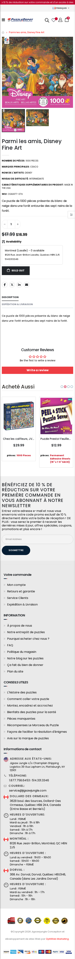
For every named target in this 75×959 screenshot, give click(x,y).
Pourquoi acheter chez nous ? (28, 639)
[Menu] (3, 19)
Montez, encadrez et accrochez (30, 705)
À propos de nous (19, 625)
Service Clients (17, 598)
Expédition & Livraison (22, 604)
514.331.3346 (40, 780)
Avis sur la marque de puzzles (28, 738)
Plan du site (15, 671)
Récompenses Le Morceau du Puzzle (33, 725)
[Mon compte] (60, 20)
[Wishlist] (53, 19)
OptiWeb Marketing (57, 939)
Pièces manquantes (21, 719)
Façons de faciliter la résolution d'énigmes (37, 732)
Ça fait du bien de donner (25, 665)
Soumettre (16, 550)
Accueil (3, 32)
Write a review (38, 370)
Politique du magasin (21, 652)
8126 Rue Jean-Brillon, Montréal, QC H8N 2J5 (38, 845)
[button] (62, 386)
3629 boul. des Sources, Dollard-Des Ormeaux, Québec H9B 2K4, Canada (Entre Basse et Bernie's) (35, 805)
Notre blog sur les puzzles (25, 658)
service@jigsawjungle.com (27, 791)
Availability (13, 241)
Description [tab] (10, 297)
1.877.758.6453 (19, 780)
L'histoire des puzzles (22, 692)
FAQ (10, 645)
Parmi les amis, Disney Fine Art (31, 144)
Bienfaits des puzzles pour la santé (31, 712)
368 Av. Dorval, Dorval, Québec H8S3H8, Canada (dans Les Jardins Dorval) (38, 877)
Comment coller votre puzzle (28, 699)
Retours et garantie (21, 591)
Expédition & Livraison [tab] (17, 304)
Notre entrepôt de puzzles (26, 632)
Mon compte (16, 585)
